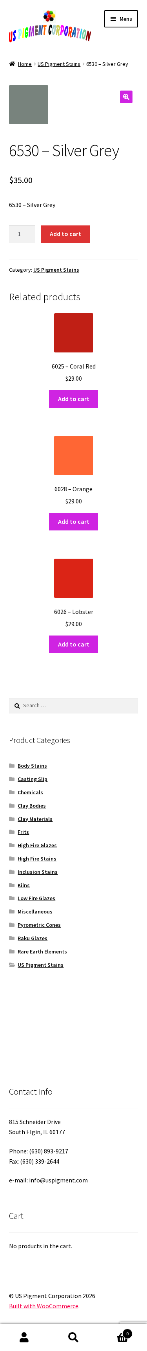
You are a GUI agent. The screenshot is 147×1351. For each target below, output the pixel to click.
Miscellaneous (35, 911)
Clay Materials (35, 819)
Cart (113, 1330)
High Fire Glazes (37, 845)
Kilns (24, 885)
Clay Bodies (32, 805)
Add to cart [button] (73, 399)
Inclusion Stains (38, 871)
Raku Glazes (32, 938)
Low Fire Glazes (36, 898)
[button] (126, 97)
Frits (23, 831)
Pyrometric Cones (39, 924)
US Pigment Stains (59, 63)
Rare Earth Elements (42, 951)
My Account (24, 1337)
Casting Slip (32, 779)
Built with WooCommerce (43, 1306)
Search (73, 1337)
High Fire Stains (37, 858)
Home (25, 63)
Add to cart (65, 234)
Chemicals (30, 792)
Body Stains (32, 765)
